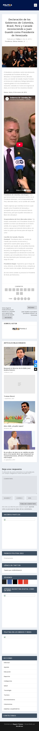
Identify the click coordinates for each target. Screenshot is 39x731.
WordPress (19, 726)
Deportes (7, 676)
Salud (6, 686)
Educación (7, 672)
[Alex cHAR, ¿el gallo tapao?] (19, 412)
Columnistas (8, 704)
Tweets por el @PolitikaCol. (13, 570)
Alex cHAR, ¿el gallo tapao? (14, 426)
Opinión (6, 667)
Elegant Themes (18, 724)
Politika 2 (18, 39)
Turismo (6, 695)
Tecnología (7, 690)
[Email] (35, 369)
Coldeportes (8, 681)
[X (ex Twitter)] (4, 582)
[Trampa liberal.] (19, 384)
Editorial (7, 662)
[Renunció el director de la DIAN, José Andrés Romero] (19, 356)
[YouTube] (20, 582)
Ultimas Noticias (18, 41)
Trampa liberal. (9, 396)
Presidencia (8, 41)
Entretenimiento (9, 699)
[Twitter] (35, 365)
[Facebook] (9, 582)
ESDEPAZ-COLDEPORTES (12, 709)
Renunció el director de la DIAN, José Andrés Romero (17, 369)
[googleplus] (26, 582)
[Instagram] (15, 582)
